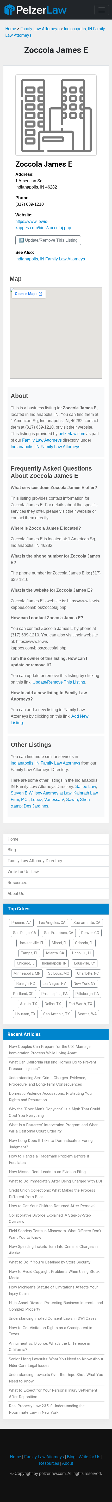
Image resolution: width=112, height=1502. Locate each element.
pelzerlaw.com (72, 433)
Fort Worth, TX (80, 1004)
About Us (16, 893)
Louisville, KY (84, 963)
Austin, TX (28, 1004)
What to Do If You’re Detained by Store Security (49, 1262)
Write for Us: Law (23, 871)
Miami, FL (59, 943)
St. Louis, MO (58, 973)
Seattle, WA (87, 1014)
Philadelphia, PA (54, 994)
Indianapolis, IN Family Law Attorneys (50, 259)
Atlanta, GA (55, 953)
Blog (12, 849)
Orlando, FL (84, 943)
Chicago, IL (25, 963)
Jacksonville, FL (31, 943)
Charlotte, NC (88, 973)
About (67, 1463)
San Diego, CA (24, 933)
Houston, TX (25, 1014)
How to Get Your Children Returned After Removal (52, 1206)
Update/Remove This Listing (59, 682)
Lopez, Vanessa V (47, 799)
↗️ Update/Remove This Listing (48, 240)
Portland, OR (23, 994)
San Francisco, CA (58, 933)
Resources (17, 882)
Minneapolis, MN (27, 973)
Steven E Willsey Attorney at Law (41, 793)
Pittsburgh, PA (87, 994)
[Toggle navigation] (101, 10)
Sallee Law (85, 786)
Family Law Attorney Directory (35, 860)
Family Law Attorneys (40, 28)
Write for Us (89, 1457)
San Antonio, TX (56, 1014)
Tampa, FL (29, 953)
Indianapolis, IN (54, 963)
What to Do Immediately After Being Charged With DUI (55, 1181)
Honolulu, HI (81, 953)
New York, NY (85, 983)
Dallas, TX (53, 1004)
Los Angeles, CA (52, 923)
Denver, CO (90, 933)
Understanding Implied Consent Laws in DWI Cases (53, 1318)
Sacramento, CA (87, 923)
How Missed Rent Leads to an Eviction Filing (47, 1171)
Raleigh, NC (25, 983)
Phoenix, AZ (21, 923)
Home (10, 28)
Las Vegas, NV (54, 983)
